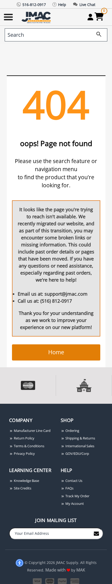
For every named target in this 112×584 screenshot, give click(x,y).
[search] (97, 35)
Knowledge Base (26, 480)
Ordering (72, 430)
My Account (74, 503)
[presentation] (0, 406)
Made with (56, 570)
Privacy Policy (24, 453)
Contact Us (73, 480)
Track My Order (77, 496)
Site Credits (22, 488)
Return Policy (23, 438)
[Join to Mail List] (96, 533)
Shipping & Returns (80, 438)
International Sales (79, 446)
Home (56, 352)
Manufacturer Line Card (32, 430)
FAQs (69, 488)
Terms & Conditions (28, 446)
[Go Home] (37, 17)
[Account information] (90, 17)
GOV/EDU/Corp (77, 453)
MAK (80, 570)
